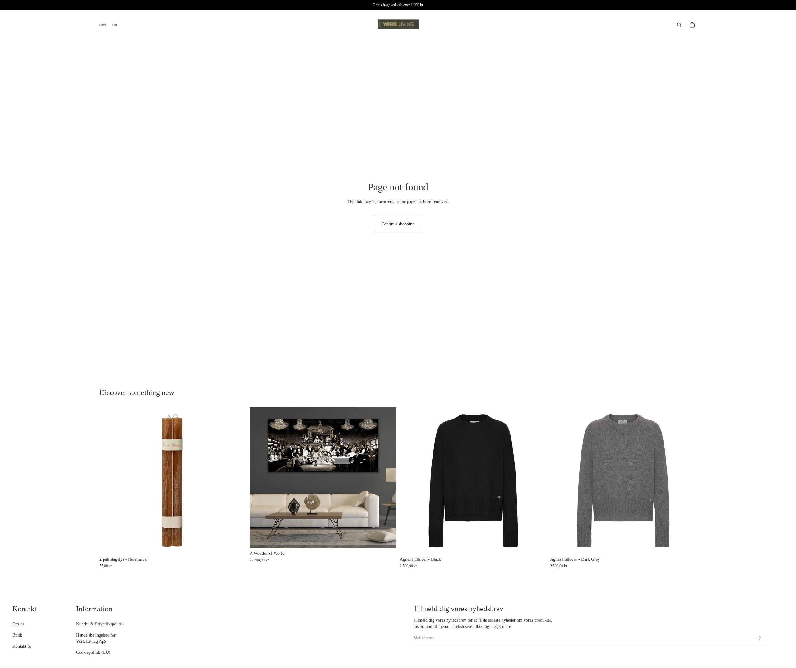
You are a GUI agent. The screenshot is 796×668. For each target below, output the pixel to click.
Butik (17, 635)
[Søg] (679, 25)
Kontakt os (21, 646)
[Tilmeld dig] (758, 638)
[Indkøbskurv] (692, 25)
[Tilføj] (386, 538)
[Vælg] (236, 544)
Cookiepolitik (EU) (93, 652)
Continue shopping (398, 224)
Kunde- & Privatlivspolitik (99, 624)
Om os (18, 624)
